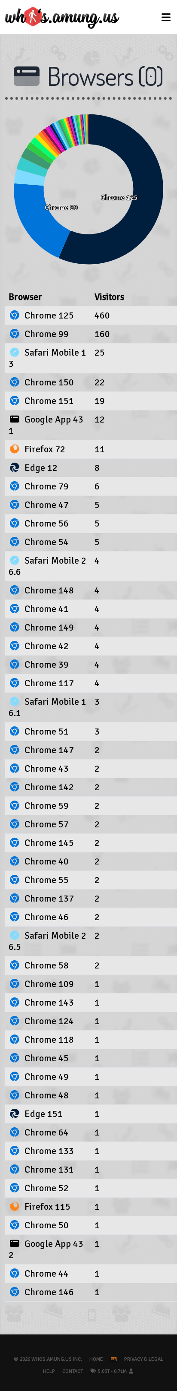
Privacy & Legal (143, 1359)
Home (96, 1359)
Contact (72, 1371)
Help (49, 1371)
